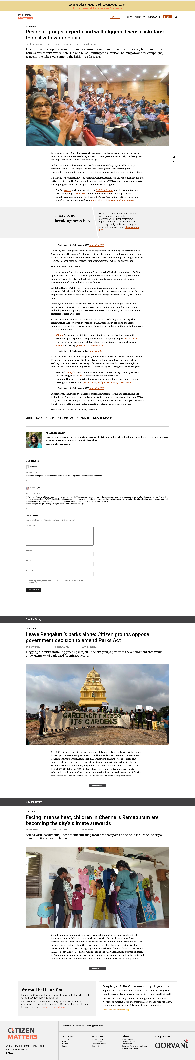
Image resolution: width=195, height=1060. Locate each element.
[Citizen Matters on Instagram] (7, 1053)
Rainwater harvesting (103, 418)
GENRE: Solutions (65, 418)
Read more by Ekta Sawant (58, 444)
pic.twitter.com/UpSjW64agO (119, 200)
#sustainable (78, 193)
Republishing (127, 1044)
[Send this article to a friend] (174, 152)
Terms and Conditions (130, 1042)
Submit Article (153, 17)
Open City (96, 1046)
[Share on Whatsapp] (174, 161)
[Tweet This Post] (174, 157)
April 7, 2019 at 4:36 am (33, 493)
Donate (167, 17)
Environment (91, 44)
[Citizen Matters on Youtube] (12, 1053)
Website (29, 571)
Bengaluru (31, 26)
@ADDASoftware (104, 190)
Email (29, 561)
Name (29, 550)
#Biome (59, 335)
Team (64, 1042)
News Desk (34, 647)
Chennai (30, 811)
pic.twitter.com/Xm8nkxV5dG (117, 382)
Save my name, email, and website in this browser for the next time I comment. (57, 582)
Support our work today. (53, 1007)
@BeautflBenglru (91, 382)
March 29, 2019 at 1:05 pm (34, 472)
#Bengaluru (97, 200)
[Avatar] (34, 440)
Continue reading (97, 786)
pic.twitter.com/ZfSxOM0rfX (90, 345)
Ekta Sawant (35, 44)
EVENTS (39, 418)
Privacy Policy (127, 1039)
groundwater (83, 418)
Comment (31, 525)
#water (67, 190)
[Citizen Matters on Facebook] (8, 1053)
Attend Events (97, 1042)
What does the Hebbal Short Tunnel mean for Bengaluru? (97, 8)
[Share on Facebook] (174, 166)
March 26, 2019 (96, 245)
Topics (126, 17)
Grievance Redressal (130, 1048)
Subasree (33, 829)
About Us (65, 1039)
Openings (66, 1046)
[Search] (176, 17)
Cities (114, 17)
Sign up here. (97, 1025)
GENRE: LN (50, 418)
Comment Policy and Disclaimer (134, 1046)
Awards (65, 1044)
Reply (27, 481)
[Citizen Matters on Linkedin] (10, 1053)
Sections (138, 17)
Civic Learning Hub (99, 1044)
